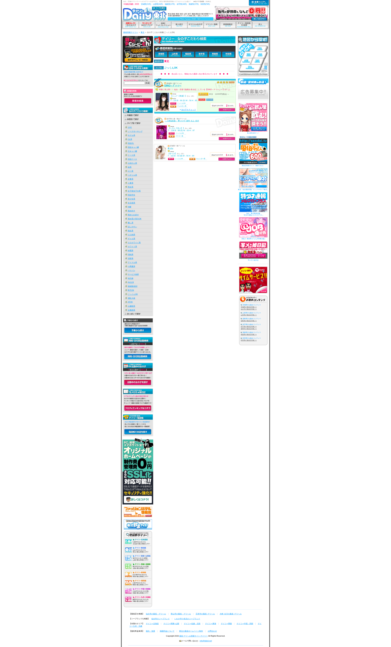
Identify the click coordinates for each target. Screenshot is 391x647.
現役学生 (131, 195)
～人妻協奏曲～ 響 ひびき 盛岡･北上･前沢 (182, 121)
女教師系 (131, 310)
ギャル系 (131, 239)
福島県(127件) (170, 4)
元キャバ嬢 (132, 151)
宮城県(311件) (146, 4)
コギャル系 (132, 175)
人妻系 (130, 183)
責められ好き (133, 215)
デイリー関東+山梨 (171, 624)
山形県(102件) (158, 4)
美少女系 (131, 199)
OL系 (130, 139)
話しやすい (132, 227)
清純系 (130, 254)
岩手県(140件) (182, 4)
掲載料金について (167, 631)
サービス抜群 (133, 274)
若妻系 (130, 179)
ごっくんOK (133, 294)
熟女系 (130, 187)
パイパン (131, 270)
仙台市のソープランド (160, 619)
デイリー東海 (210, 624)
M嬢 (129, 207)
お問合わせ (212, 631)
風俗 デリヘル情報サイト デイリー (193, 636)
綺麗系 (130, 250)
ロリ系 (130, 171)
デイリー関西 (226, 624)
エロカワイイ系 (134, 243)
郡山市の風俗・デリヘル (181, 614)
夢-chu (170, 148)
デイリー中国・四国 (245, 624)
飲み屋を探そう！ (253, 133)
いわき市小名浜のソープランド (187, 619)
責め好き (131, 211)
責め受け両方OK (134, 219)
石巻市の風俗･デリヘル (205, 614)
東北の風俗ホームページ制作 (191, 631)
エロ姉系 (131, 235)
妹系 (130, 167)
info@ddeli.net (206, 641)
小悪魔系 (131, 266)
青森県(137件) (194, 4)
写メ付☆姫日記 (253, 260)
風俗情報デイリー (130, 32)
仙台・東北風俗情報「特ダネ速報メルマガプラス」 (253, 214)
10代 (130, 127)
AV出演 (131, 282)
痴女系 (130, 231)
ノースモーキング (135, 131)
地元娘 (130, 278)
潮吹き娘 (131, 298)
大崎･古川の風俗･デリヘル (231, 614)
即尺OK (131, 290)
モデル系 (131, 135)
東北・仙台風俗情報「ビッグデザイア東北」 (253, 189)
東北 (142, 32)
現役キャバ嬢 (133, 147)
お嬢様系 (131, 306)
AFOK (130, 302)
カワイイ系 (132, 247)
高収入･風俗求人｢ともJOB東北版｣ (253, 239)
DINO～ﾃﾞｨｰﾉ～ (172, 85)
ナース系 (131, 155)
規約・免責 (150, 631)
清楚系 (130, 258)
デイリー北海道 (152, 624)
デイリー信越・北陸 (192, 624)
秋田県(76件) (205, 4)
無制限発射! (132, 286)
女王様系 (131, 203)
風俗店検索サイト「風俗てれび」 (253, 165)
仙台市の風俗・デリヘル (156, 614)
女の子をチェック (188, 110)
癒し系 (130, 223)
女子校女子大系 (134, 191)
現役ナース (132, 159)
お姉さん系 (132, 163)
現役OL (131, 143)
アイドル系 (132, 262)
